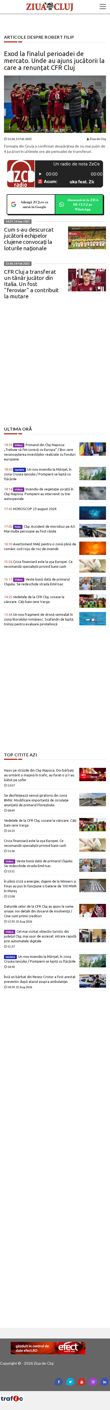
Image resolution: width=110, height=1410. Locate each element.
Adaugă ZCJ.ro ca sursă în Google (34, 204)
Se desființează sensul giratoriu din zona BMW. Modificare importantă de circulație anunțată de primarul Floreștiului (36, 800)
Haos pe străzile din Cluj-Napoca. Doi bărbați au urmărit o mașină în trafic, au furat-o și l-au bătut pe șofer (39, 775)
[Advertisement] (55, 368)
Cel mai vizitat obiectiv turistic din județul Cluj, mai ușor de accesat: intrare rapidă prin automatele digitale (40, 936)
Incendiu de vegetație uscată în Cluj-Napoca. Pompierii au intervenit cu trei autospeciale (38, 494)
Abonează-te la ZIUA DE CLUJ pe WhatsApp (83, 204)
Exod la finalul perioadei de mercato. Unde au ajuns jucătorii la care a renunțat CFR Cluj (54, 61)
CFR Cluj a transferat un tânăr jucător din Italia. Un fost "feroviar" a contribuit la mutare (31, 283)
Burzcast (50, 1393)
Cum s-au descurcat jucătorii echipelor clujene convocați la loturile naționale (28, 238)
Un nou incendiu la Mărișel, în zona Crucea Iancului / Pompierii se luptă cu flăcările (38, 474)
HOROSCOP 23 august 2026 (30, 509)
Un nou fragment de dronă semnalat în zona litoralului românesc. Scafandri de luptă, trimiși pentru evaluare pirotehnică (39, 619)
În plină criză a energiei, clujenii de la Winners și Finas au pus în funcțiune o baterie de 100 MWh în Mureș (40, 886)
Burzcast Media (74, 1393)
